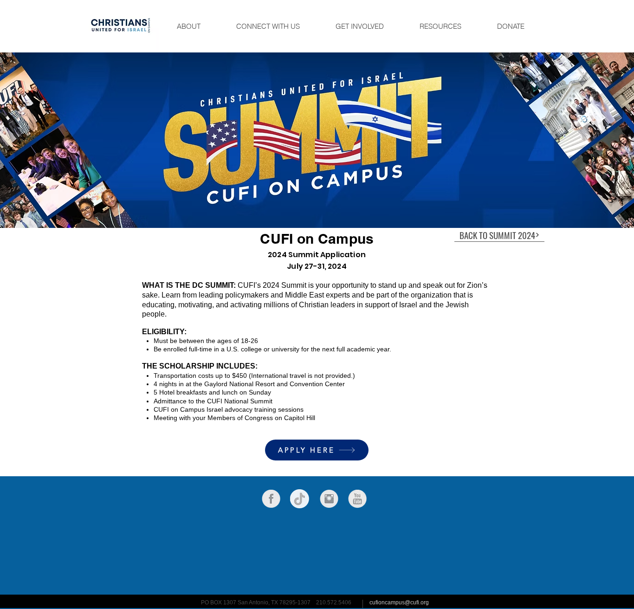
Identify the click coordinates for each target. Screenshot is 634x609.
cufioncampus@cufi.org (399, 602)
